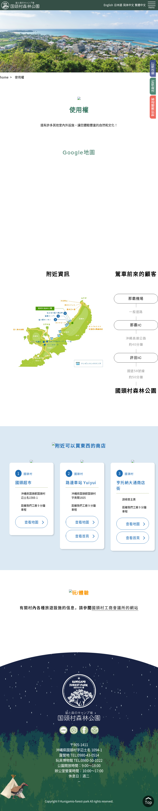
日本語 (118, 5)
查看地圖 (31, 522)
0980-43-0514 (88, 754)
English (108, 5)
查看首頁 (82, 535)
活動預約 (152, 86)
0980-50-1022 (92, 760)
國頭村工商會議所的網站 (115, 607)
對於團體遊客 (152, 107)
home (4, 77)
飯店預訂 (152, 68)
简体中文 (128, 5)
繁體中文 (140, 5)
